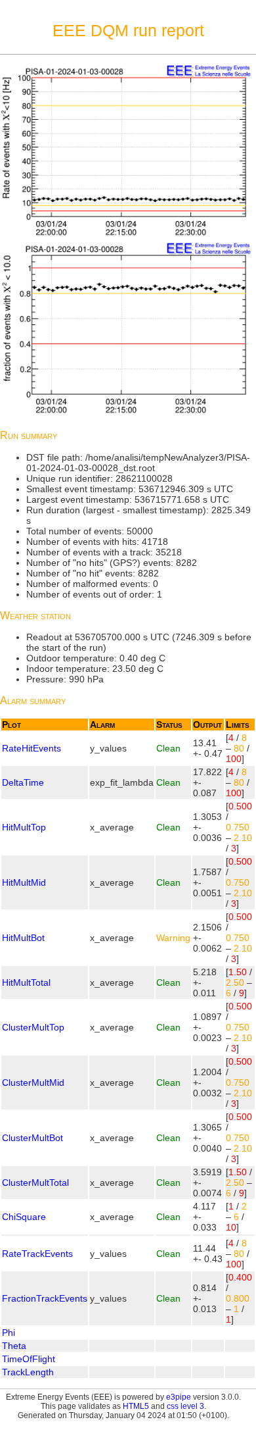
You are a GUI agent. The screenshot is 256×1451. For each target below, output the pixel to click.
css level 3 (185, 1406)
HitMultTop (24, 827)
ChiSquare (24, 1216)
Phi (8, 1332)
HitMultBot (23, 937)
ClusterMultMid (33, 1082)
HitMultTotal (26, 982)
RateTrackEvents (37, 1253)
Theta (14, 1345)
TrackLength (28, 1372)
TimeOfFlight (28, 1359)
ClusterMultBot (32, 1138)
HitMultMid (24, 882)
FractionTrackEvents (44, 1298)
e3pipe (178, 1397)
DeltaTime (23, 782)
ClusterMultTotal (35, 1182)
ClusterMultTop (33, 1027)
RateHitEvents (31, 748)
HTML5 (136, 1406)
